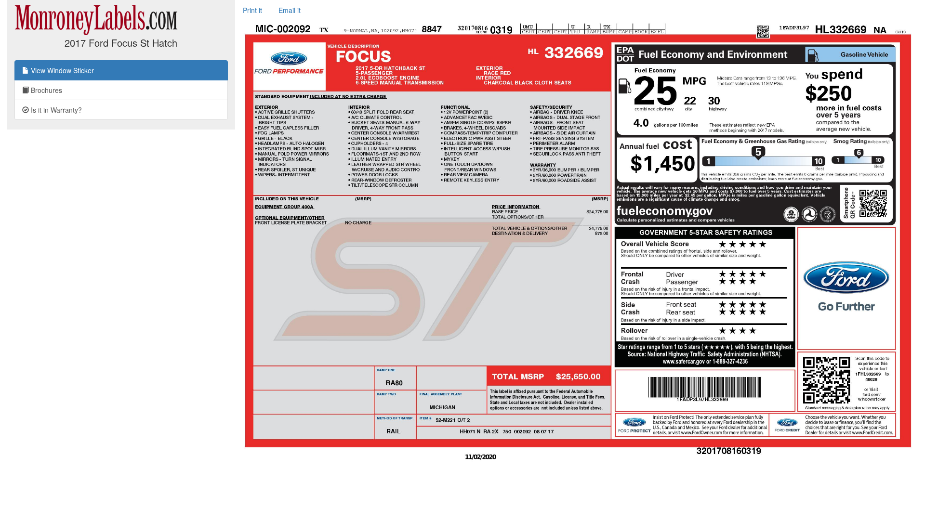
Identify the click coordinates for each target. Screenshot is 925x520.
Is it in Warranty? (55, 110)
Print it (252, 10)
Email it (289, 10)
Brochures (45, 90)
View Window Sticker (61, 70)
